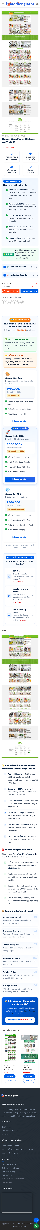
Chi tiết (9, 1080)
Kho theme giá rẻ (9, 1164)
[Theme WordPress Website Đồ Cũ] (10, 1052)
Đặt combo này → (20, 421)
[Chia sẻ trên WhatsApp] (3, 302)
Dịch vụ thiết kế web (11, 1168)
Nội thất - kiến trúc (18, 136)
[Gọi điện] (36, 1225)
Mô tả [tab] (4, 631)
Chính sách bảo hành (10, 1146)
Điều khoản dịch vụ (10, 1131)
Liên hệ (5, 1134)
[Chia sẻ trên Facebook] (7, 302)
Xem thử (9, 1076)
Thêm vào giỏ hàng (10, 291)
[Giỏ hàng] (37, 3)
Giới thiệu (6, 1127)
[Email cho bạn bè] (14, 302)
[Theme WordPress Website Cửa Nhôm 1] (29, 1055)
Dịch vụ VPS (7, 1175)
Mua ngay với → (20, 1020)
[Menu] (3, 3)
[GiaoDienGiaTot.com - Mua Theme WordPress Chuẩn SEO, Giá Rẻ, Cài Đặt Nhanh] (20, 3)
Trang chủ (5, 136)
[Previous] (1, 1061)
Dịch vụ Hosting (8, 1172)
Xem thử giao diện (29, 291)
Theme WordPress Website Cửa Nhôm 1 (29, 1069)
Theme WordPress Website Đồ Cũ (9, 1069)
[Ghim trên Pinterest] (18, 302)
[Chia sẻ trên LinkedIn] (22, 302)
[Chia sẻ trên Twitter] (11, 302)
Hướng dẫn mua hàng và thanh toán (17, 1149)
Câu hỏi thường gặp (10, 1153)
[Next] (39, 1061)
